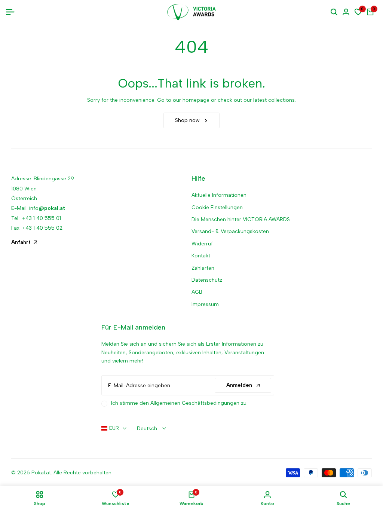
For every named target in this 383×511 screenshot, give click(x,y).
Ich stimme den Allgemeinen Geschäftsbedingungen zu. (179, 403)
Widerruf (202, 244)
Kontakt (201, 256)
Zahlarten (203, 268)
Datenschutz (207, 280)
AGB (197, 292)
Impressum (205, 304)
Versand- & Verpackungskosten (230, 231)
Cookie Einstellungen (217, 207)
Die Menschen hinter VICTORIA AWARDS (241, 219)
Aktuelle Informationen (219, 195)
